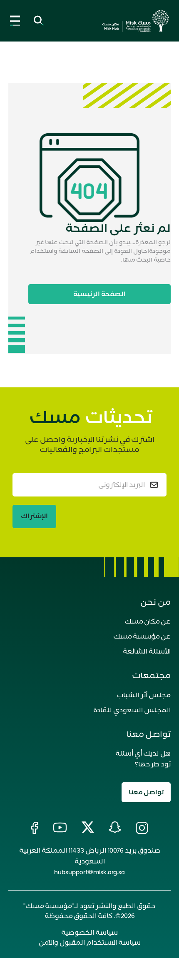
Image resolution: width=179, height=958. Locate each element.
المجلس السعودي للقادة (132, 710)
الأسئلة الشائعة (147, 651)
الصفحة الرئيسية (99, 294)
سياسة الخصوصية (89, 932)
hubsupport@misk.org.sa (89, 872)
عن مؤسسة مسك (142, 636)
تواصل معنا (146, 792)
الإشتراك (34, 516)
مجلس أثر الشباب (144, 695)
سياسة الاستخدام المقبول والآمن (90, 942)
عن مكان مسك (147, 621)
